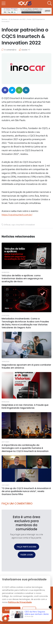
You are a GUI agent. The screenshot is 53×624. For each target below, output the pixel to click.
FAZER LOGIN (27, 554)
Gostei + (25, 49)
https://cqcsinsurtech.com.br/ (17, 214)
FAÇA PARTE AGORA (26, 546)
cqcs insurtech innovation (23, 224)
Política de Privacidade (20, 602)
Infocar (7, 224)
